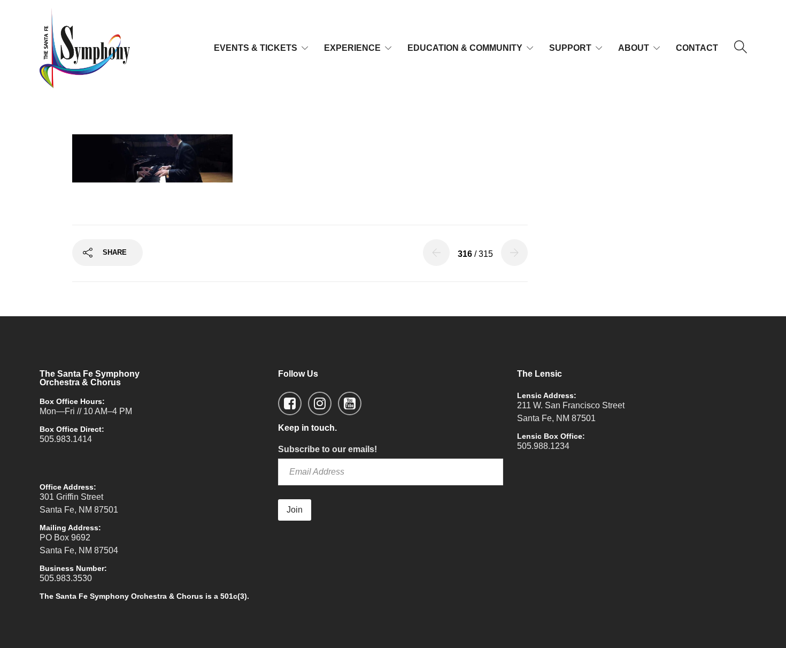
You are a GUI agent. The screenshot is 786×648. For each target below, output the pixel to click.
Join (295, 509)
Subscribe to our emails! (327, 449)
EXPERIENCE (352, 47)
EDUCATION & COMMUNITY (464, 47)
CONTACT (697, 47)
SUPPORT (570, 47)
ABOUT (633, 47)
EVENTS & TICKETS (255, 47)
